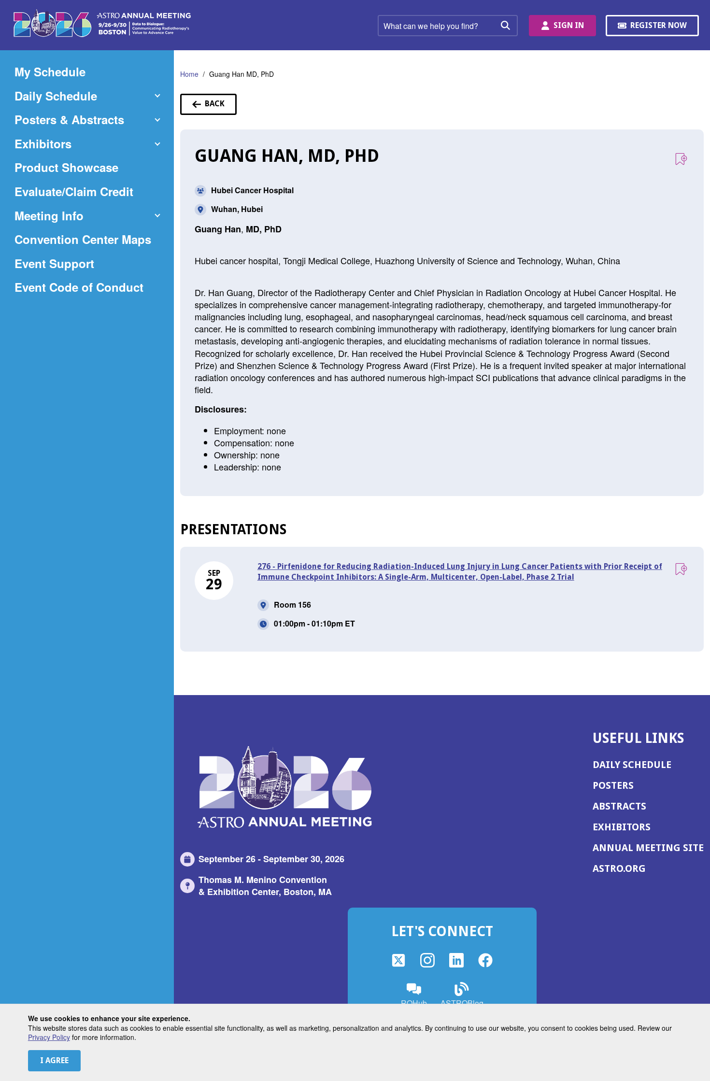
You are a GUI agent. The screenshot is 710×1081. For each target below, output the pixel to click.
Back (221, 106)
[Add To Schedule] (680, 159)
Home (189, 74)
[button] (86, 96)
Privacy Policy (49, 1037)
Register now (660, 28)
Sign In (569, 25)
